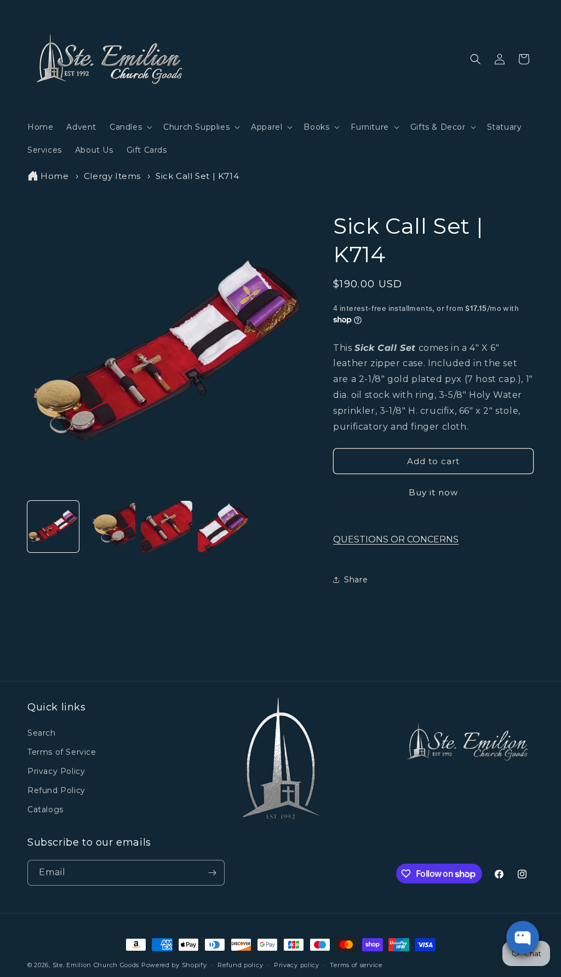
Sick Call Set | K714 (197, 176)
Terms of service (356, 965)
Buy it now (433, 492)
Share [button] (356, 580)
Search (41, 733)
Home (54, 176)
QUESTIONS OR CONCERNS (396, 539)
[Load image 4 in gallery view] (223, 526)
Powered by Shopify (174, 965)
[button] (130, 126)
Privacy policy (296, 965)
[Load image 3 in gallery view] (166, 526)
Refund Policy (56, 790)
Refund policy (240, 965)
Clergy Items (112, 176)
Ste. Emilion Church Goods (96, 965)
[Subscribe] (212, 873)
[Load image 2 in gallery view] (110, 526)
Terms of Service (61, 752)
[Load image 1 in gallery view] (53, 526)
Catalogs (45, 809)
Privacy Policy (56, 771)
